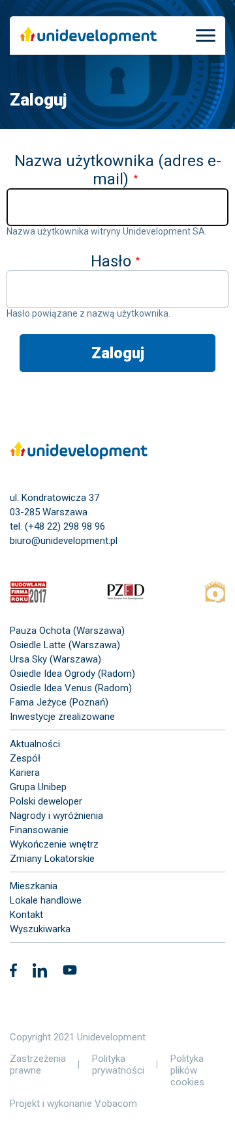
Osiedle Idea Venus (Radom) (71, 688)
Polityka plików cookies (187, 1070)
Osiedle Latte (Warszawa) (65, 645)
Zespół (25, 758)
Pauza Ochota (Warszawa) (67, 630)
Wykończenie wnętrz (54, 844)
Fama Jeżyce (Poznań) (59, 702)
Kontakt (26, 915)
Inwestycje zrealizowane (62, 716)
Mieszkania (33, 886)
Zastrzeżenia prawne (38, 1064)
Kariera (25, 772)
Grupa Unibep (38, 787)
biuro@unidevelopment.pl (64, 541)
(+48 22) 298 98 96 (65, 526)
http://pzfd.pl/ (125, 594)
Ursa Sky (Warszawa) (55, 659)
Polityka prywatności (118, 1064)
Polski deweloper (46, 801)
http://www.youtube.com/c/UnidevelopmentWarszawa (70, 972)
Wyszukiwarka (40, 929)
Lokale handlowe (46, 900)
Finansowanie (39, 830)
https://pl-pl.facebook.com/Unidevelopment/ (13, 972)
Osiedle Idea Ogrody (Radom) (72, 673)
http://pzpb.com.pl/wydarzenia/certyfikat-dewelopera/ (214, 593)
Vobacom (116, 1103)
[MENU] (205, 35)
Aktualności (35, 744)
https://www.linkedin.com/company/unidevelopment (40, 972)
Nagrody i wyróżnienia (56, 815)
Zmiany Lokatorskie (52, 858)
